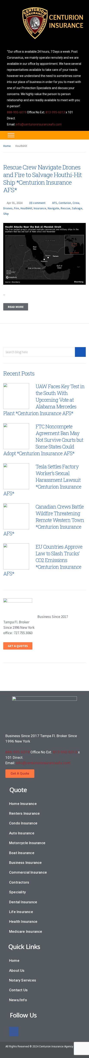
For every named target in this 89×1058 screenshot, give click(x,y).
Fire (16, 208)
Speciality (17, 892)
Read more (16, 307)
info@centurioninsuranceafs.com (39, 124)
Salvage (77, 208)
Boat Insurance (21, 853)
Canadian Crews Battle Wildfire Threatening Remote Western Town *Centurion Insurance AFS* (43, 520)
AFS (54, 203)
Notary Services (22, 980)
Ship (6, 214)
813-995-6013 (55, 112)
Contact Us (18, 990)
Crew (76, 203)
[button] (19, 773)
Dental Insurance (23, 902)
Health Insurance (23, 921)
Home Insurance (23, 803)
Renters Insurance (24, 813)
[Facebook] (14, 1031)
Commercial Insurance (28, 872)
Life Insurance (21, 912)
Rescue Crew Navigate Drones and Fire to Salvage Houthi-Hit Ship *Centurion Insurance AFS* (42, 178)
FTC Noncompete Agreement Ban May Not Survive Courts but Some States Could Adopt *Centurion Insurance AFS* (43, 440)
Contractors (19, 882)
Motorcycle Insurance (27, 843)
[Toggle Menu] (11, 135)
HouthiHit (26, 208)
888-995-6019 (16, 112)
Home (7, 146)
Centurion (65, 203)
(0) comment (37, 203)
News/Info (18, 1000)
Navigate (53, 208)
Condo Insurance (23, 823)
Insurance (40, 208)
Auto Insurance (21, 833)
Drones (8, 208)
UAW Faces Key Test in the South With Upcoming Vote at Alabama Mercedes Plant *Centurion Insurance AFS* (43, 399)
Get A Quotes (18, 646)
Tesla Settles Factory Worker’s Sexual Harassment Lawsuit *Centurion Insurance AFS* (42, 480)
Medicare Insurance (25, 931)
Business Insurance (25, 862)
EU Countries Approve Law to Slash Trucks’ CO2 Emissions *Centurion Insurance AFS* (42, 560)
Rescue (65, 208)
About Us (17, 970)
